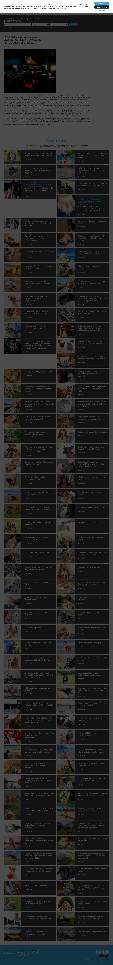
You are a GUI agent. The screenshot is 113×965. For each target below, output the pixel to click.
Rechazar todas (102, 7)
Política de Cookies (60, 8)
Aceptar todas (101, 3)
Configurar (102, 10)
